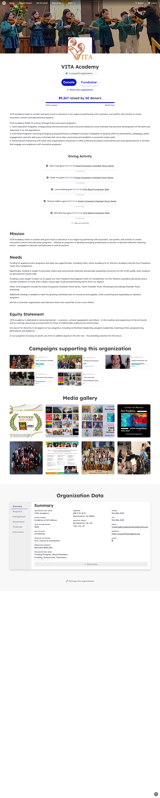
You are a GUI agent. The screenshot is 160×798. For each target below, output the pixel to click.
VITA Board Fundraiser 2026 (95, 189)
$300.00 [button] (71, 201)
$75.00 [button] (76, 189)
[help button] (156, 794)
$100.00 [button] (69, 166)
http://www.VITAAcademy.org (126, 534)
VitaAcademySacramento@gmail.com (130, 527)
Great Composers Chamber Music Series (95, 166)
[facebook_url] (112, 540)
